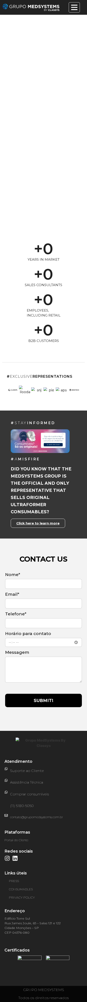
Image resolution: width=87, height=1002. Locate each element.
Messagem (17, 652)
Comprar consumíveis (29, 794)
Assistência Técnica (26, 782)
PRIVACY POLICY (22, 897)
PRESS (14, 881)
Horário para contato (28, 633)
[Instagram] (7, 858)
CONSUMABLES (21, 889)
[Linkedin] (15, 858)
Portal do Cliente (16, 840)
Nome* (12, 574)
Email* (12, 594)
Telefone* (15, 614)
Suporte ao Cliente (27, 771)
